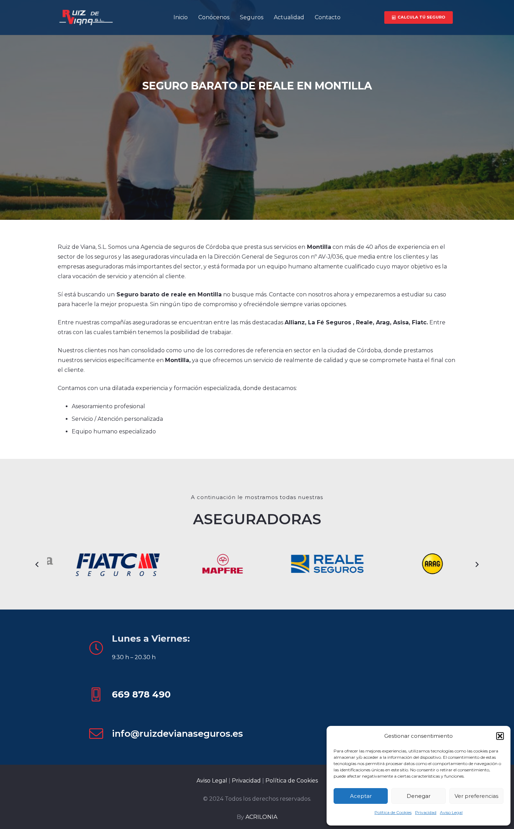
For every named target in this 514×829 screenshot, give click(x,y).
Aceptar (361, 796)
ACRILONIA (261, 817)
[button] (500, 736)
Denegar (418, 796)
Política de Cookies (393, 812)
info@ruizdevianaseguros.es (177, 733)
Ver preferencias (476, 796)
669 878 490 (141, 694)
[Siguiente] (476, 564)
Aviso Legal (451, 812)
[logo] (85, 18)
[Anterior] (37, 564)
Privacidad (425, 812)
